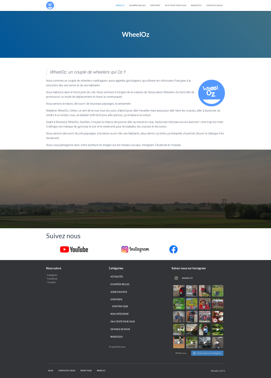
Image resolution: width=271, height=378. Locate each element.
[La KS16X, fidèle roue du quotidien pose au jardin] (192, 304)
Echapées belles (137, 5)
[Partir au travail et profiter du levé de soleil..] (192, 329)
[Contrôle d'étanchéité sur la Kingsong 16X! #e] (192, 342)
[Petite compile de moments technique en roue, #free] (179, 342)
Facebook (52, 278)
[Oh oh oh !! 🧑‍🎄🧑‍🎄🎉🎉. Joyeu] (192, 316)
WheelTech (196, 5)
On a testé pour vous (175, 5)
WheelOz (120, 5)
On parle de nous (120, 329)
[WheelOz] (50, 5)
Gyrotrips (155, 5)
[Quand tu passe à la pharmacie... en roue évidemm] (192, 291)
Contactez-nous (214, 5)
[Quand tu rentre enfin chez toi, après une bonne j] (204, 291)
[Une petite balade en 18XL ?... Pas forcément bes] (217, 291)
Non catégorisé (119, 314)
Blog (50, 371)
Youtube (51, 282)
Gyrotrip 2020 (120, 306)
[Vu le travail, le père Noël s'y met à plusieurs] (217, 304)
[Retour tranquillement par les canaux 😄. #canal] (204, 342)
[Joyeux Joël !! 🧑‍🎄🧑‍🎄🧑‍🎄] (204, 316)
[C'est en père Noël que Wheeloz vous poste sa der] (204, 304)
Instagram (52, 275)
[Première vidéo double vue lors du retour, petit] (179, 329)
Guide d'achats (118, 292)
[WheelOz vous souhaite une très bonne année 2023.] (179, 304)
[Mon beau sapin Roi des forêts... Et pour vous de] (179, 316)
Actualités (116, 276)
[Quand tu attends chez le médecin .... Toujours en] (179, 291)
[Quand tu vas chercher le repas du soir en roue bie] (217, 342)
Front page (86, 371)
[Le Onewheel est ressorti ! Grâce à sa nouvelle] (217, 329)
